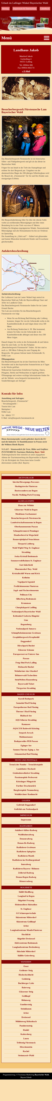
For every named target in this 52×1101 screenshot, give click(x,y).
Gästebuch (45, 9)
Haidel (26, 1030)
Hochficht (26, 934)
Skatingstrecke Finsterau (26, 486)
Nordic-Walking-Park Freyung (26, 495)
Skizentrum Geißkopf (26, 922)
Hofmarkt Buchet (26, 667)
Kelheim (26, 577)
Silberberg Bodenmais (26, 599)
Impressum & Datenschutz (24, 9)
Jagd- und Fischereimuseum (26, 590)
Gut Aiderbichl (26, 565)
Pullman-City (26, 595)
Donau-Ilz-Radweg (26, 843)
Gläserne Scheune (26, 650)
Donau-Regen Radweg (26, 877)
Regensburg (26, 624)
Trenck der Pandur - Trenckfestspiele (26, 764)
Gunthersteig (26, 1004)
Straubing (26, 552)
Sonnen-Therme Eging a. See (26, 750)
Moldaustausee (26, 737)
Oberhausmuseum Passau (26, 526)
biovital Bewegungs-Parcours (26, 482)
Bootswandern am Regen (26, 491)
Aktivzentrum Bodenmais (26, 943)
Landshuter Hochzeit (26, 769)
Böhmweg (26, 1000)
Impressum (26, 820)
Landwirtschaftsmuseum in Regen (26, 522)
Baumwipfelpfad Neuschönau (26, 539)
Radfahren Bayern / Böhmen (26, 868)
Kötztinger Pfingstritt (26, 781)
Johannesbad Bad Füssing (26, 754)
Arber (26, 926)
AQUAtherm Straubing (26, 720)
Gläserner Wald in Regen (26, 510)
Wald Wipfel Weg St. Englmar (26, 548)
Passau (26, 658)
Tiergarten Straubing (26, 688)
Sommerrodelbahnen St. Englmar (26, 561)
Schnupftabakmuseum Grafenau (26, 633)
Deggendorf (26, 641)
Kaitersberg (26, 1034)
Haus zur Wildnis (26, 505)
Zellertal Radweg (26, 873)
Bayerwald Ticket (26, 684)
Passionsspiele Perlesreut (26, 777)
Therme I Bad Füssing (26, 711)
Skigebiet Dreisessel (26, 939)
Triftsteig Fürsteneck (26, 1043)
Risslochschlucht (26, 975)
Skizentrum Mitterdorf (26, 917)
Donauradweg (26, 839)
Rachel (26, 1051)
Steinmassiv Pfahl (26, 1055)
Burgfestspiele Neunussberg (26, 790)
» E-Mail (26, 71)
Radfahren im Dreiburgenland (26, 860)
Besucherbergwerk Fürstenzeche (26, 518)
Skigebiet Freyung (26, 900)
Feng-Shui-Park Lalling (26, 662)
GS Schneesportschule (26, 913)
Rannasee (26, 724)
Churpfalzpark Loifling (26, 607)
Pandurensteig (26, 1026)
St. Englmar (26, 909)
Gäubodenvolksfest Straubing (26, 773)
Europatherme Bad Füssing (26, 707)
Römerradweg (26, 881)
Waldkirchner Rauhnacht (26, 794)
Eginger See (26, 745)
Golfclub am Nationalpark (26, 809)
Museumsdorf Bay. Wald (26, 569)
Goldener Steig (26, 970)
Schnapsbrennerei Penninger (26, 531)
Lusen (26, 1038)
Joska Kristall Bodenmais (26, 556)
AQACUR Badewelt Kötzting (26, 728)
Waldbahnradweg (26, 834)
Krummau (26, 603)
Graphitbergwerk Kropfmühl (26, 637)
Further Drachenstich (26, 786)
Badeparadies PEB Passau (26, 741)
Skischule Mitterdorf (26, 951)
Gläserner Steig (26, 992)
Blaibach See (26, 716)
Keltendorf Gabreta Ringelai (26, 616)
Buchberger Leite (26, 983)
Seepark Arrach (26, 733)
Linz (26, 620)
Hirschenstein (26, 1047)
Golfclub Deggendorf (26, 805)
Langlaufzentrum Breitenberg (26, 947)
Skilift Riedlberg (26, 892)
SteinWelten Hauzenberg (26, 680)
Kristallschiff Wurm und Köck (26, 573)
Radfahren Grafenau (26, 847)
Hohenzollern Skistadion (26, 904)
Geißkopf (26, 996)
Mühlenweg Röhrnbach (26, 1021)
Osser (26, 966)
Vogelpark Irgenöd (26, 582)
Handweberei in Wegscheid (26, 535)
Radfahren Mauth (26, 856)
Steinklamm (26, 1009)
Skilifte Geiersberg (26, 955)
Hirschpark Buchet (26, 646)
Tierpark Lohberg (26, 544)
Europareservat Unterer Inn (26, 654)
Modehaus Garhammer (26, 514)
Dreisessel (26, 1017)
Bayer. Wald (39, 452)
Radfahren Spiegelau (26, 851)
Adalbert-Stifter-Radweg (26, 830)
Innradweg (26, 864)
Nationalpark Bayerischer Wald (26, 612)
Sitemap (5, 9)
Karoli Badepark (26, 699)
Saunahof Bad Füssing (26, 703)
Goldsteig (26, 979)
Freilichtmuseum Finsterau (26, 586)
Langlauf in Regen (26, 896)
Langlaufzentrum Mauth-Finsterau (26, 930)
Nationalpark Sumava (26, 629)
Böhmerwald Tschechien (26, 675)
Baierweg (26, 987)
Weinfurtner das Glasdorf (26, 671)
